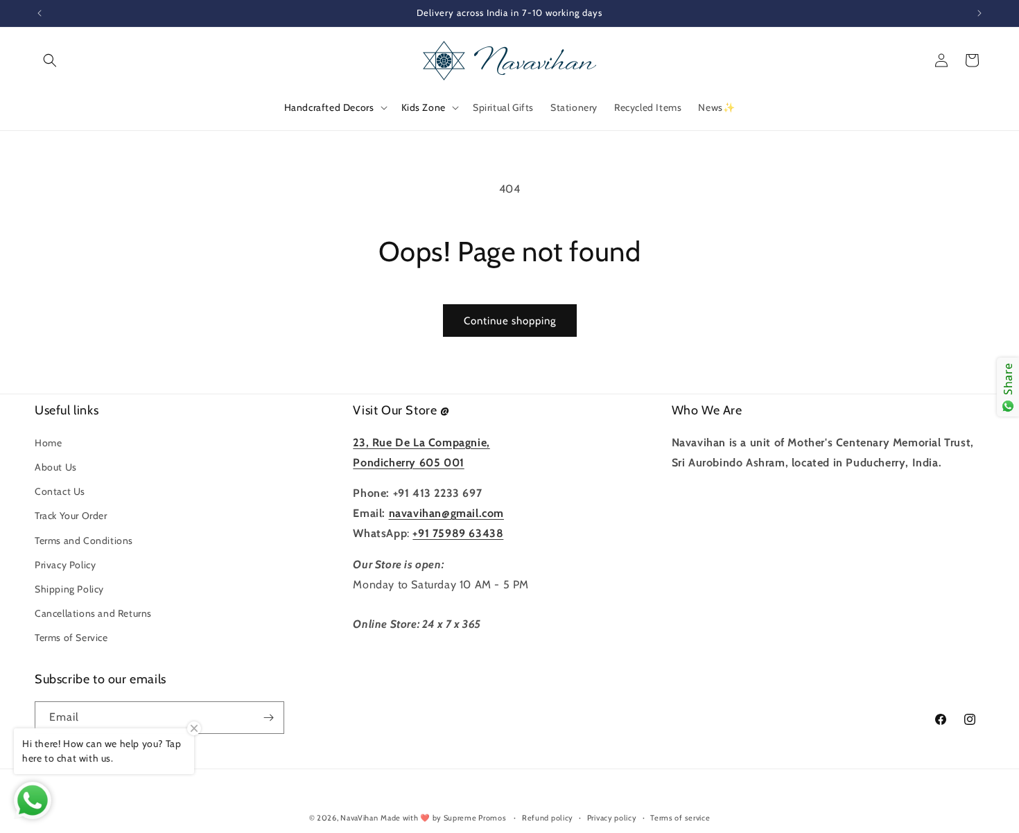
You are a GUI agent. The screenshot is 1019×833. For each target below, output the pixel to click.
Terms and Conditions (84, 540)
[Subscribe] (268, 717)
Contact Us (60, 491)
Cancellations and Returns (93, 613)
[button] (50, 60)
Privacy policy (612, 818)
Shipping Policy (69, 589)
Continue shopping (510, 321)
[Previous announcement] (39, 13)
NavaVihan (359, 818)
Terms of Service (71, 637)
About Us (56, 467)
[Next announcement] (979, 13)
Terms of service (680, 818)
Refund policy (547, 818)
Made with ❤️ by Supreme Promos (443, 818)
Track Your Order (71, 515)
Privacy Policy (65, 565)
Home (48, 443)
